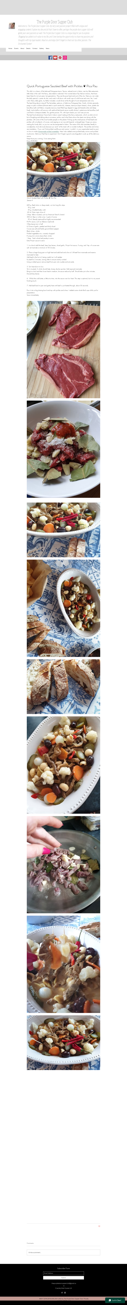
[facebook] (62, 1293)
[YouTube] (55, 58)
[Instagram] (65, 58)
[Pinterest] (60, 58)
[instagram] (65, 1293)
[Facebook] (50, 58)
